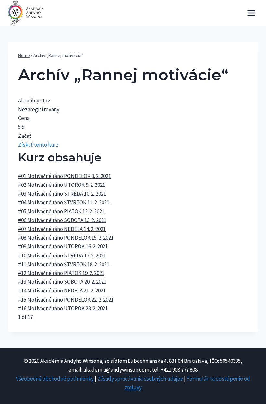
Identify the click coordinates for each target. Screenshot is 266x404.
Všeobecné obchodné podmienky (55, 378)
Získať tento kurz (38, 144)
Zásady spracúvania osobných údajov (140, 378)
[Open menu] (251, 12)
